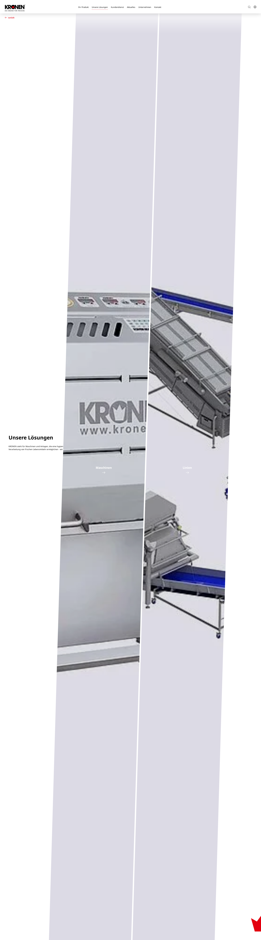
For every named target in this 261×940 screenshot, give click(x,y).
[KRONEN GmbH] (15, 8)
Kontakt (157, 7)
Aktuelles (131, 7)
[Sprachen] (255, 7)
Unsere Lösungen (100, 7)
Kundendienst (117, 7)
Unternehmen (144, 7)
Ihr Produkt (83, 7)
